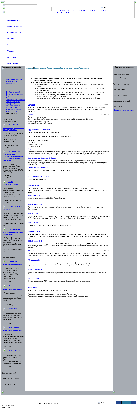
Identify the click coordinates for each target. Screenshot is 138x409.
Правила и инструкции (14, 94)
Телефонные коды (13, 102)
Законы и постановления (15, 100)
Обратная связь (11, 107)
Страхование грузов (13, 96)
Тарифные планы (12, 104)
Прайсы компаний (13, 92)
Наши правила (11, 111)
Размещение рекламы (14, 109)
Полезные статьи (12, 98)
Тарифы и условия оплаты (124, 110)
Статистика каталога (14, 106)
